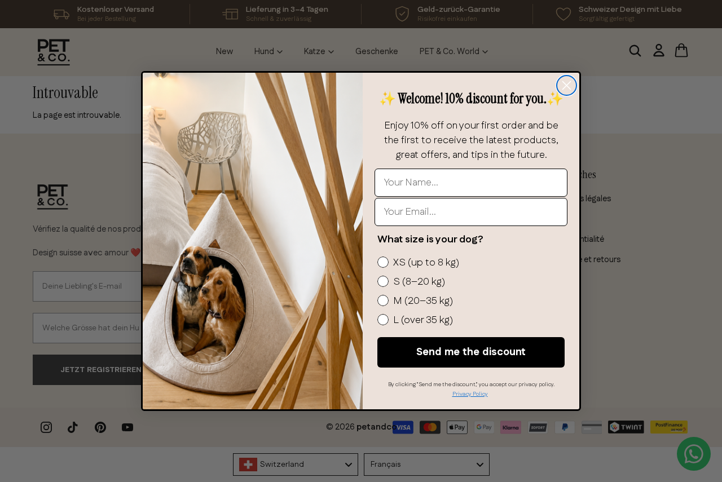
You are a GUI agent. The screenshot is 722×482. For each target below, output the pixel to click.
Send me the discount (471, 352)
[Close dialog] (566, 85)
